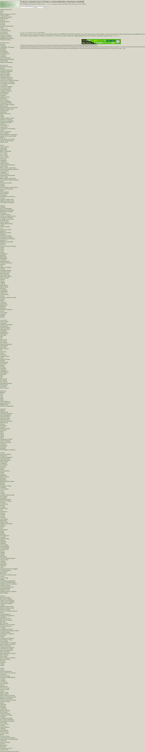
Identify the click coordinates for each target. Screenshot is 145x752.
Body (1, 398)
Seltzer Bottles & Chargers (8, 642)
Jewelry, (2, 20)
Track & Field (4, 560)
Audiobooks (3, 254)
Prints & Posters (5, 53)
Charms (2, 23)
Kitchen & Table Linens (7, 608)
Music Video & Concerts (7, 695)
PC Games (3, 341)
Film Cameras (4, 100)
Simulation (3, 364)
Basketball (3, 257)
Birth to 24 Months (5, 151)
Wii (1, 338)
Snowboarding (4, 546)
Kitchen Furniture (5, 609)
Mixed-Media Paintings (7, 59)
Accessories (4, 32)
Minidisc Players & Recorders (9, 107)
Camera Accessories (6, 86)
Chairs (2, 664)
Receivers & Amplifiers (7, 121)
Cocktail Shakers (5, 632)
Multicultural (3, 305)
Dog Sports (3, 498)
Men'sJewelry (4, 33)
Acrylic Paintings (5, 58)
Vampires (3, 314)
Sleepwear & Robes (6, 439)
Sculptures (3, 55)
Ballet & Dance (4, 477)
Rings (2, 27)
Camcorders (4, 85)
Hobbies (2, 186)
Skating (2, 540)
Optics (2, 115)
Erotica (2, 296)
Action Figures (4, 163)
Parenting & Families (6, 237)
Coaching (3, 260)
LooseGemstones (5, 30)
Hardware (3, 368)
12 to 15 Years (4, 157)
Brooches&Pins (5, 21)
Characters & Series (6, 715)
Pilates (2, 526)
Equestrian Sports (5, 499)
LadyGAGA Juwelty (6, 17)
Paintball (3, 525)
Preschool (3, 195)
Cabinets (3, 662)
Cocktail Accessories (6, 629)
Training (2, 284)
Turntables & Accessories (7, 128)
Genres (2, 670)
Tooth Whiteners (5, 401)
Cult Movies (3, 682)
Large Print (3, 303)
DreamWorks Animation (7, 721)
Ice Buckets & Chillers (6, 648)
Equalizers (3, 98)
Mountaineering (5, 275)
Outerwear (3, 430)
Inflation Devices (5, 585)
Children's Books (5, 214)
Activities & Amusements (7, 165)
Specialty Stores (5, 76)
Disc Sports (3, 496)
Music (2, 190)
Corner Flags (4, 578)
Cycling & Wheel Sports (7, 495)
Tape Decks (3, 127)
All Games (3, 352)
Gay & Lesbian (4, 222)
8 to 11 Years (4, 156)
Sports (2, 247)
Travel (2, 251)
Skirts (2, 437)
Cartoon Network (5, 713)
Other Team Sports (5, 276)
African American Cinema (7, 673)
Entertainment (4, 220)
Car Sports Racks (5, 570)
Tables (2, 665)
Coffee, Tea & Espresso (7, 600)
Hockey (2, 269)
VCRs (2, 130)
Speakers (3, 124)
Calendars (3, 213)
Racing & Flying (5, 359)
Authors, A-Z (4, 293)
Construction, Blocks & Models (9, 169)
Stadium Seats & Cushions (8, 591)
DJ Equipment (4, 92)
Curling (2, 493)
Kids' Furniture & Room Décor (9, 187)
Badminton (3, 475)
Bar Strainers (4, 623)
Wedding (3, 448)
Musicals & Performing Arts (8, 697)
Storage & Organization (7, 615)
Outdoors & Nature (5, 235)
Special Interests (5, 701)
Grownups (3, 159)
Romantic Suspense (6, 309)
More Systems (4, 348)
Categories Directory (6, 70)
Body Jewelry (4, 18)
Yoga (1, 567)
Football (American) (6, 263)
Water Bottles (4, 593)
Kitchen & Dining (5, 597)
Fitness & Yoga (4, 688)
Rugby (2, 532)
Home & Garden (5, 226)
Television (3, 704)
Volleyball (3, 563)
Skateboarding (4, 538)
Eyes (1, 394)
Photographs (4, 52)
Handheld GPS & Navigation (8, 134)
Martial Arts (3, 520)
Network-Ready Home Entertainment (7, 109)
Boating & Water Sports (7, 481)
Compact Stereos (5, 89)
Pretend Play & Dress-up (7, 196)
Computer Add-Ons (6, 91)
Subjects (2, 207)
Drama (2, 685)
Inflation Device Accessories (8, 584)
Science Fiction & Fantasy (8, 246)
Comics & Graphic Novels (8, 216)
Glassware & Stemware (7, 638)
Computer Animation (6, 718)
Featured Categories (6, 71)
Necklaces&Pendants (6, 26)
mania (26, 32)
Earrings (2, 24)
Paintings (3, 50)
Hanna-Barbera (4, 727)
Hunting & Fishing (5, 270)
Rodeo (2, 531)
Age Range (3, 148)
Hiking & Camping (5, 267)
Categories (3, 160)
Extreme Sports (4, 261)
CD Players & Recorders (7, 83)
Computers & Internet (6, 217)
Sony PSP (3, 347)
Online (2, 358)
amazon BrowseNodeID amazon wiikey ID (9, 751)
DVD (1, 12)
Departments (4, 412)
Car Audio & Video (5, 88)
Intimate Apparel (5, 428)
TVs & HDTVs (4, 125)
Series (2, 311)
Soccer (2, 281)
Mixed (2, 734)
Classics (2, 679)
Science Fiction (4, 736)
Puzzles (2, 198)
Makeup (2, 392)
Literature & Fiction (5, 229)
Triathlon (2, 561)
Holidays (3, 728)
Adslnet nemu (7, 14)
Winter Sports (4, 287)
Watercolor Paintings (6, 62)
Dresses (2, 427)
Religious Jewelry (5, 39)
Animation (3, 674)
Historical (3, 302)
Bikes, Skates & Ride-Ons (8, 168)
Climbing (3, 487)
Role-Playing (4, 362)
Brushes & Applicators (6, 406)
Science (2, 244)
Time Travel (3, 312)
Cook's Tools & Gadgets (7, 602)
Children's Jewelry (5, 35)
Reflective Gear (4, 590)
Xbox (1, 336)
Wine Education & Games (8, 653)
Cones (2, 576)
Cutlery (2, 605)
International (4, 730)
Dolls (1, 181)
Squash (2, 554)
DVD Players (4, 94)
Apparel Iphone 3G (5, 9)
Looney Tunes (4, 733)
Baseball (3, 255)
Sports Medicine (5, 471)
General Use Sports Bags (7, 582)
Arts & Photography (6, 208)
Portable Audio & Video (7, 118)
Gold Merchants (5, 73)
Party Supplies (4, 192)
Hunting (2, 514)
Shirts (2, 433)
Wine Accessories (5, 618)
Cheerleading (4, 489)
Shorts (2, 436)
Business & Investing (6, 211)
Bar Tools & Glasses (6, 599)
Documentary (4, 683)
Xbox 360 (3, 335)
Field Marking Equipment (7, 581)
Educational (3, 686)
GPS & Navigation (5, 101)
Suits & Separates (5, 442)
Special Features (5, 74)
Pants (2, 431)
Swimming (3, 557)
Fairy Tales (3, 722)
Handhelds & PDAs (6, 103)
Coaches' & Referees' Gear (8, 575)
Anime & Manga (5, 676)
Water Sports (4, 285)
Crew (1, 490)
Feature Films (4, 724)
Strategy (2, 367)
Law (1, 228)
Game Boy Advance (6, 344)
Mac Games (3, 342)
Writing (2, 317)
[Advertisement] (32, 19)
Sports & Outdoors (5, 454)
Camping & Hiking (5, 486)
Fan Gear (3, 466)
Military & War (4, 694)
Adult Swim (3, 709)
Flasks (2, 636)
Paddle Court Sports (6, 523)
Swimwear (3, 446)
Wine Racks (3, 656)
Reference (3, 240)
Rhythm (2, 361)
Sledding (3, 543)
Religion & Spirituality (6, 241)
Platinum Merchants (6, 421)
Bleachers (3, 573)
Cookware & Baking (6, 603)
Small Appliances (5, 614)
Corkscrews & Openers (7, 633)
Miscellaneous (4, 273)
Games (2, 184)
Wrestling (3, 566)
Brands (2, 68)
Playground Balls (5, 588)
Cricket (2, 492)
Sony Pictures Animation (7, 737)
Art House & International (7, 677)
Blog (1, 14)
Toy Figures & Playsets (7, 202)
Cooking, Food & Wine (7, 219)
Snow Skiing (4, 544)
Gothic (2, 300)
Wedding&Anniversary (7, 38)
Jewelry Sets (4, 29)
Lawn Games (4, 519)
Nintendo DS (4, 345)
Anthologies (3, 290)
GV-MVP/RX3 (29, 32)
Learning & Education (6, 189)
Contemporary (4, 294)
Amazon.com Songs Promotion (9, 80)
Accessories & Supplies (7, 82)
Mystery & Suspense (6, 698)
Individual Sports (5, 272)
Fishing (2, 505)
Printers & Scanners (6, 119)
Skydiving (3, 541)
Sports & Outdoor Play (7, 199)
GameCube (3, 339)
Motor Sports (4, 522)
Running (2, 534)
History (2, 225)
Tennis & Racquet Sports (7, 558)
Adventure (3, 355)
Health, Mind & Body (6, 223)
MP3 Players (4, 106)
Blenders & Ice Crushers (7, 624)
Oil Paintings (4, 61)
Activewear (3, 425)
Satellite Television (5, 122)
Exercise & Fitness (5, 501)
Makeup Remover (5, 403)
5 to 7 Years (3, 154)
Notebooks (3, 112)
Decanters (3, 635)
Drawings (3, 45)
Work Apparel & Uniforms (7, 449)
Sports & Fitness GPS (6, 140)
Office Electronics (5, 113)
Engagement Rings (6, 36)
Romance (3, 243)
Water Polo (3, 564)
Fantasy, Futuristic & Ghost (8, 297)
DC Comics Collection (7, 719)
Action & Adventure (6, 671)
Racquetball (3, 529)
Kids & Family (4, 692)
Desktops (3, 95)
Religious (3, 308)
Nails (1, 400)
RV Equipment (4, 535)
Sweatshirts (3, 445)
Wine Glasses (4, 655)
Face (1, 397)
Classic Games (4, 356)
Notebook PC (35, 32)
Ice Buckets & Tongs (6, 639)
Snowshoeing (4, 549)
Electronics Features (6, 67)
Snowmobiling (4, 547)
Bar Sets (2, 621)
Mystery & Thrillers (5, 232)
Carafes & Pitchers (5, 626)
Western (2, 315)
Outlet (2, 116)
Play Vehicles (4, 193)
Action (2, 353)
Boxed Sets (3, 745)
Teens (2, 249)
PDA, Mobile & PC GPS (7, 139)
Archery (2, 474)
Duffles (2, 579)
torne (1, 11)
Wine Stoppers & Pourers (7, 644)
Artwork (2, 44)
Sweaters (3, 443)
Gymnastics (3, 511)
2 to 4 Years (3, 153)
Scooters (3, 537)
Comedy (2, 680)
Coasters (3, 627)
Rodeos (2, 279)
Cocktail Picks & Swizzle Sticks (9, 630)
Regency (3, 306)
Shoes (2, 434)
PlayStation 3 (4, 332)
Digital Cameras (5, 97)
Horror (2, 691)
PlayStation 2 (4, 333)
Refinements (4, 326)
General (2, 264)
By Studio (3, 746)
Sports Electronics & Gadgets (9, 569)
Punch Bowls (4, 641)
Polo (1, 528)
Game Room (4, 508)
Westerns (3, 706)
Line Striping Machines (7, 587)
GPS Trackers (4, 133)
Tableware (3, 617)
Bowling (2, 483)
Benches (3, 661)
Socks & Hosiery (5, 440)
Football (2, 507)
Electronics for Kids (6, 183)
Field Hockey (4, 504)
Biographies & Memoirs (7, 210)
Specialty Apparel (5, 415)
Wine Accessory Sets (6, 650)
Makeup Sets (4, 404)
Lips (1, 395)
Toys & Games (4, 146)
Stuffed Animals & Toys (7, 201)
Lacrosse (3, 517)
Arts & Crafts (4, 166)
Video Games (4, 321)
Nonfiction (3, 234)
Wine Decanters (5, 652)
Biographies (3, 258)
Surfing (2, 555)
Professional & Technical (7, 238)
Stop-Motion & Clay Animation (9, 739)
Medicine (3, 231)
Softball (2, 282)
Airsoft (2, 472)
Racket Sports (4, 278)
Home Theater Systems (7, 104)
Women (2, 424)
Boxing (2, 484)
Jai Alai (2, 516)
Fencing (2, 502)
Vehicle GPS (4, 142)
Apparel (2, 410)
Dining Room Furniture (7, 606)
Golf (1, 266)
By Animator (3, 712)
